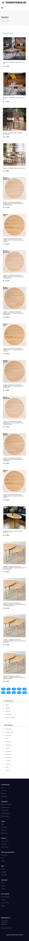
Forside (3, 20)
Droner (2, 882)
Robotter (3, 885)
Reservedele (4, 830)
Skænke (8, 748)
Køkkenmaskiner (5, 816)
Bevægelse (3, 872)
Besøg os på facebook (6, 928)
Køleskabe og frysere (6, 804)
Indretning (8, 708)
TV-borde (8, 760)
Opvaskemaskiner (5, 813)
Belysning (8, 711)
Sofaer (7, 738)
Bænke (7, 770)
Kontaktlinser (4, 855)
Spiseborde (8, 735)
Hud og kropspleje (5, 896)
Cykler (2, 824)
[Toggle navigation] (2, 8)
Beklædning (4, 833)
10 (24, 692)
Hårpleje (3, 905)
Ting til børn (4, 875)
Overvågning (9, 714)
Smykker (3, 899)
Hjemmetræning (5, 902)
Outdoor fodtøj (4, 847)
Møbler (7, 20)
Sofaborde (8, 754)
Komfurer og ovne (5, 807)
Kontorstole (8, 741)
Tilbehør (3, 861)
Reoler (7, 767)
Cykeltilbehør (4, 827)
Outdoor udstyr (4, 841)
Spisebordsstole (10, 732)
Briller (2, 858)
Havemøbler (8, 729)
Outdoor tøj (4, 844)
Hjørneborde (8, 757)
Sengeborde (8, 751)
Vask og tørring (4, 810)
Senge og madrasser (11, 717)
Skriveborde (8, 745)
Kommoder (8, 764)
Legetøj (3, 869)
